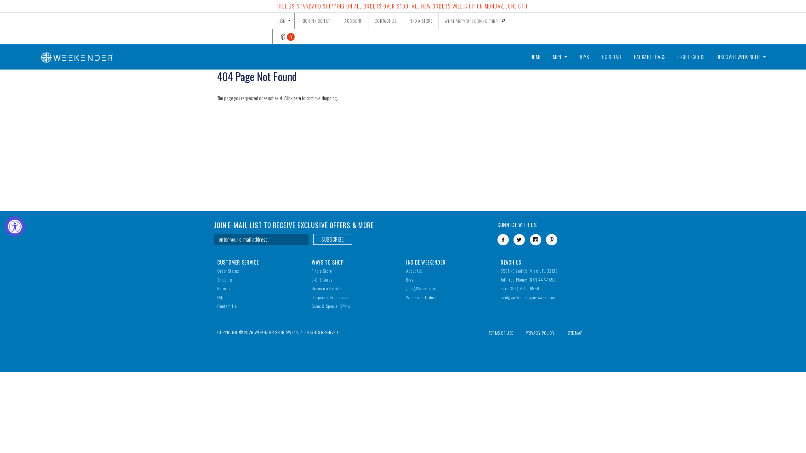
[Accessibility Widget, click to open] (15, 226)
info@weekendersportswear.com (528, 297)
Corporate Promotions (330, 297)
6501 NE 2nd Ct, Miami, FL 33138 (529, 270)
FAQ (220, 297)
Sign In (308, 20)
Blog (409, 279)
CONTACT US (386, 20)
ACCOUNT (353, 20)
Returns (223, 288)
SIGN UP (323, 20)
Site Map (574, 332)
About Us (414, 270)
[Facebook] (503, 239)
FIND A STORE (421, 20)
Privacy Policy (540, 332)
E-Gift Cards (322, 279)
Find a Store (322, 270)
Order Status (228, 270)
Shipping (224, 279)
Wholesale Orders (421, 297)
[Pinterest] (551, 239)
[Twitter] (519, 239)
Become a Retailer (327, 288)
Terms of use (501, 332)
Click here (293, 97)
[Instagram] (535, 239)
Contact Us (227, 306)
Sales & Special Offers (331, 306)
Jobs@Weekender (421, 288)
